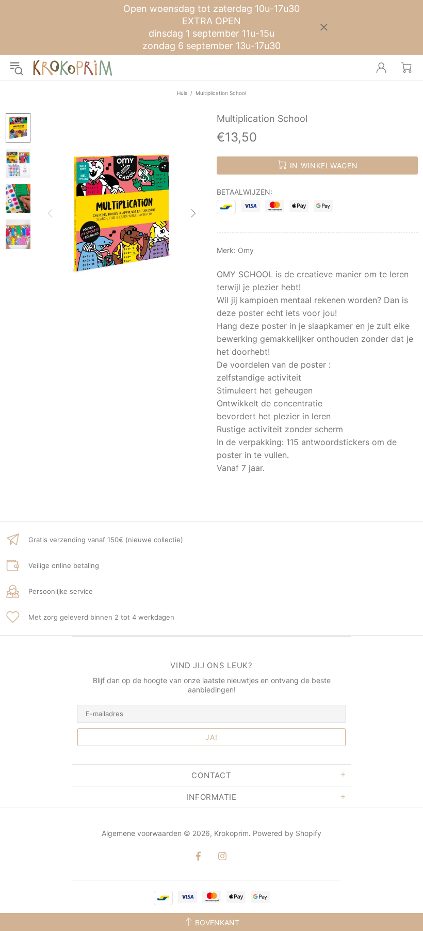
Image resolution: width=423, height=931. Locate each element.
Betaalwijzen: (244, 191)
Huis (182, 93)
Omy (246, 250)
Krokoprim (72, 67)
